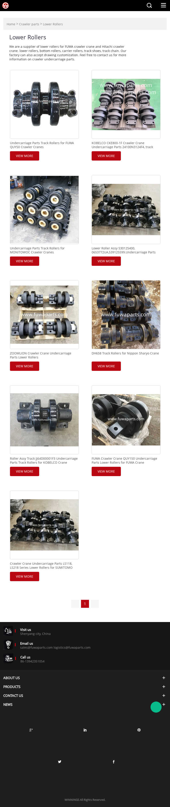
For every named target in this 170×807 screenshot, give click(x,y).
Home (11, 24)
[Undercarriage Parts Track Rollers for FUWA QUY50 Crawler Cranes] (44, 104)
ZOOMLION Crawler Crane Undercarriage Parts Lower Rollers (40, 355)
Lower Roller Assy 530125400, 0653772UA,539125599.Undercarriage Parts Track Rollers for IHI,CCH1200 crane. (124, 252)
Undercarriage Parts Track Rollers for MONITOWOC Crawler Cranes (37, 250)
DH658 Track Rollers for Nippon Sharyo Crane (125, 353)
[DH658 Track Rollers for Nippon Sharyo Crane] (126, 314)
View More (24, 156)
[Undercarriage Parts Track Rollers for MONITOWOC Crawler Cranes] (44, 209)
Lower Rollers (53, 24)
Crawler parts (29, 24)
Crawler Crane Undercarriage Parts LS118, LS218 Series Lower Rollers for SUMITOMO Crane (41, 568)
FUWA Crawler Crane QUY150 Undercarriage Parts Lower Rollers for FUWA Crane (124, 461)
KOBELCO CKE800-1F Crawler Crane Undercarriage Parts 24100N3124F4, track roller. (122, 147)
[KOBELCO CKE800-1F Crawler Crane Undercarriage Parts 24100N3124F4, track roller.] (126, 104)
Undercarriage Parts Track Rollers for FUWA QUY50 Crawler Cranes (42, 145)
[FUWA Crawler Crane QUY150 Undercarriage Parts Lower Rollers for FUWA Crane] (126, 420)
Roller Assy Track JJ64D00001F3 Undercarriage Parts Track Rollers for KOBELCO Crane (44, 461)
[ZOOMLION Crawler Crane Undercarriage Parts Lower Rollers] (44, 314)
